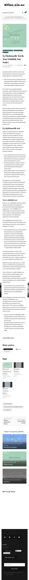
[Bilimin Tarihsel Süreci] (7, 384)
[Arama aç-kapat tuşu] (22, 12)
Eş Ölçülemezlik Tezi (8, 403)
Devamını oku (10, 557)
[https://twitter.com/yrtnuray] (5, 537)
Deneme (12, 443)
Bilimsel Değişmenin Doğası (7, 371)
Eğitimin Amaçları (8, 464)
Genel (20, 443)
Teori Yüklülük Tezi (7, 410)
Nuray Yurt (10, 65)
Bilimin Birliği (16, 370)
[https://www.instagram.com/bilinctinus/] (14, 537)
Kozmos (6, 445)
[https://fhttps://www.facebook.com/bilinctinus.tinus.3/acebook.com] (10, 537)
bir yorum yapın (6, 67)
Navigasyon (9, 13)
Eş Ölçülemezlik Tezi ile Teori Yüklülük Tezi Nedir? (13, 407)
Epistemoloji (13, 480)
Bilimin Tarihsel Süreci (5, 390)
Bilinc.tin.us (14, 5)
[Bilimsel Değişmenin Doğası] (7, 365)
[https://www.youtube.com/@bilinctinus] (19, 537)
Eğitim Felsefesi (8, 463)
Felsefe (5, 52)
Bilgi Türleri (7, 482)
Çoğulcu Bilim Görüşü (8, 338)
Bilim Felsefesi (8, 50)
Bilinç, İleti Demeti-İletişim (10, 447)
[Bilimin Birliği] (18, 365)
